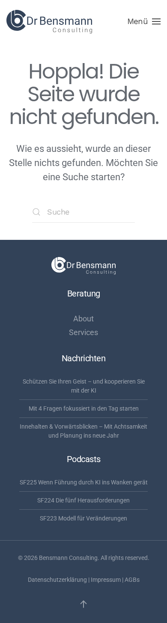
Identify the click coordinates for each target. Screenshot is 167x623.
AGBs (132, 579)
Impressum (106, 579)
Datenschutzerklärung (57, 579)
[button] (144, 21)
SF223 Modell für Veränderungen (83, 518)
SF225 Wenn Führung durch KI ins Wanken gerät (84, 482)
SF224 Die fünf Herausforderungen (83, 500)
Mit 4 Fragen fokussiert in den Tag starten (84, 408)
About (83, 318)
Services (83, 332)
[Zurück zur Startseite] (49, 21)
